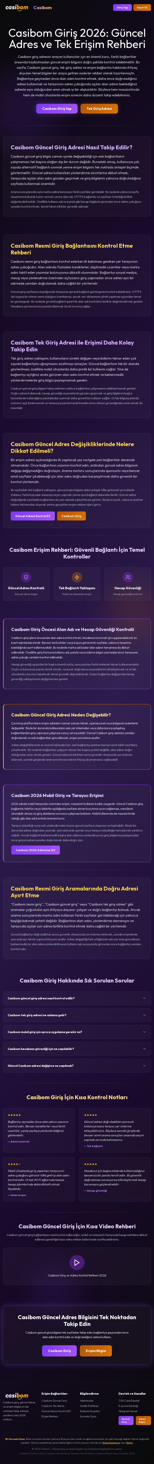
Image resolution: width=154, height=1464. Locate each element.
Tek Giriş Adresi (99, 108)
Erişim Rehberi (50, 1416)
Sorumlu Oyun (88, 1416)
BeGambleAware (111, 1442)
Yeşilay (129, 1442)
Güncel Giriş (125, 1420)
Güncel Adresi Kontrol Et (32, 516)
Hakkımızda (86, 1400)
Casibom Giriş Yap (57, 108)
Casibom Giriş (71, 516)
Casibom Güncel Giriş (54, 1400)
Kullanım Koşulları (90, 1411)
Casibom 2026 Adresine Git (35, 850)
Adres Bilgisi (142, 1420)
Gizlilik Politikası (89, 1406)
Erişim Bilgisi (96, 1351)
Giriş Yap (122, 7)
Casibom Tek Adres (53, 1406)
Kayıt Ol (142, 7)
